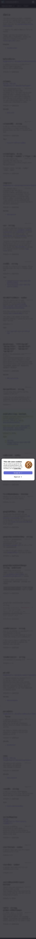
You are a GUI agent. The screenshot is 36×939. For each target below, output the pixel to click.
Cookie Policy (17, 468)
